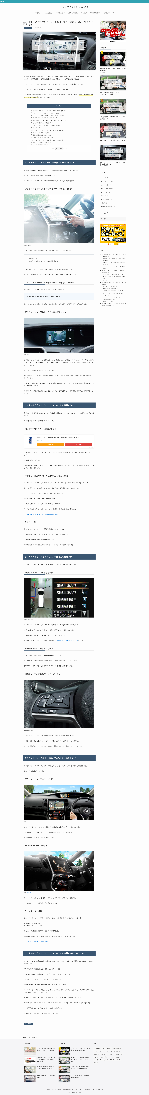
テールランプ (118, 1054)
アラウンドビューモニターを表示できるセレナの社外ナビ (48, 140)
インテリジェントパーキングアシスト (66, 640)
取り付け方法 (36, 127)
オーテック (117, 1048)
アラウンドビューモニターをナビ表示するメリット (46, 117)
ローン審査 (97, 1060)
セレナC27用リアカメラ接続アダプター (43, 123)
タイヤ (96, 1054)
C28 (103, 1048)
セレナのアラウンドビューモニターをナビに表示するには (48, 120)
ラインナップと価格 (108, 301)
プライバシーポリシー (97, 1089)
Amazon (97, 1048)
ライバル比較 (106, 199)
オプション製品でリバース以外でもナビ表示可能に (46, 125)
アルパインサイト (31, 821)
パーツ (105, 195)
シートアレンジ (107, 181)
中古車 (105, 1060)
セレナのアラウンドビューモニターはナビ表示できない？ (48, 110)
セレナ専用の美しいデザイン (40, 145)
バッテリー (106, 192)
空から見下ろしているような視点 (42, 132)
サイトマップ (79, 1089)
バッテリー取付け (105, 1057)
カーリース (106, 178)
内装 (118, 1060)
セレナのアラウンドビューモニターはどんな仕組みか (47, 130)
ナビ (96, 1057)
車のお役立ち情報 (108, 206)
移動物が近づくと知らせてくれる (42, 135)
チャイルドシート (106, 1054)
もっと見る (59, 148)
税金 (96, 1062)
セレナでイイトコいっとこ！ (74, 7)
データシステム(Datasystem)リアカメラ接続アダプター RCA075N (58, 437)
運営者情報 (87, 1089)
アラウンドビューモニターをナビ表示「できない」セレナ (48, 115)
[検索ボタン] (113, 12)
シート (105, 1051)
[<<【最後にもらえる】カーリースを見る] (74, 1)
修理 (112, 1060)
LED (109, 1048)
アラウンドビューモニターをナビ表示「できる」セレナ (48, 113)
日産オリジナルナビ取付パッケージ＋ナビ (44, 137)
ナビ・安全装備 (28, 27)
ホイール (115, 1057)
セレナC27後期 (115, 1051)
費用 (104, 203)
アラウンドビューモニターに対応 (42, 142)
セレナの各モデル (108, 185)
